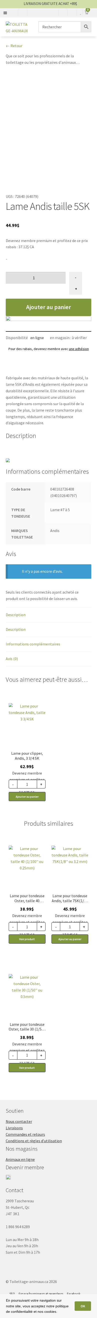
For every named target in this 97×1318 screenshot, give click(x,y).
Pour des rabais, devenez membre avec (48, 349)
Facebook (73, 1294)
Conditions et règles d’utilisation (34, 1140)
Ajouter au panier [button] (27, 796)
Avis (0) (12, 658)
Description (16, 614)
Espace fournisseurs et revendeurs (41, 1294)
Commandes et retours (25, 1134)
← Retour (14, 45)
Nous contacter (19, 1121)
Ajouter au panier (48, 307)
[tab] (49, 615)
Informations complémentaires (33, 643)
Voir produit (27, 939)
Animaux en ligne (20, 1159)
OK (83, 1306)
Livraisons (14, 1127)
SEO (12, 1294)
